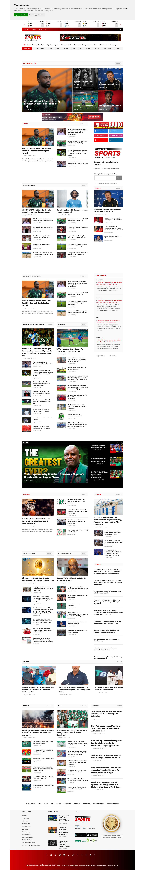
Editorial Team (26, 826)
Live (95, 45)
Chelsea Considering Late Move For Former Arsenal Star (109, 84)
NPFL (58, 48)
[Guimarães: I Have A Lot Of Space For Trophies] (61, 229)
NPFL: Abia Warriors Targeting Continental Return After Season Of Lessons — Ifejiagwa (77, 387)
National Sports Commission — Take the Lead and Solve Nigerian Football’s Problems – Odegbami (77, 743)
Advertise (25, 821)
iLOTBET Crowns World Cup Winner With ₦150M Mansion (110, 688)
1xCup (50, 48)
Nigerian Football (38, 45)
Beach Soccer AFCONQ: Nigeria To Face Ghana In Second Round (43, 253)
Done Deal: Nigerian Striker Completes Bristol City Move (41, 392)
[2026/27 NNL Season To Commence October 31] (61, 416)
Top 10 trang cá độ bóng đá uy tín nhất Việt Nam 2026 (43, 751)
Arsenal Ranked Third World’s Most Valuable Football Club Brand (106, 631)
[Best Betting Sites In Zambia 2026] (26, 761)
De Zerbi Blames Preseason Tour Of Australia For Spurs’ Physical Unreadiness (43, 228)
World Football (66, 45)
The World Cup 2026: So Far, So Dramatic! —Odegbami (76, 788)
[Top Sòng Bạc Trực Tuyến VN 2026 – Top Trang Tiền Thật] (26, 779)
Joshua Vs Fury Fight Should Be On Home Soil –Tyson (71, 579)
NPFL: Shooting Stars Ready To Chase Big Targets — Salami (85, 106)
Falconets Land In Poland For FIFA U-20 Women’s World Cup (77, 142)
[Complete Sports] (33, 37)
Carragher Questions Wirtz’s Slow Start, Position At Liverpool (77, 253)
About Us (24, 816)
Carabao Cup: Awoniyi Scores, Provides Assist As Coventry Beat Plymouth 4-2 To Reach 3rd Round (43, 373)
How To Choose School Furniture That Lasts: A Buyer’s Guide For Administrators (105, 728)
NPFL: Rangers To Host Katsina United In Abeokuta (76, 368)
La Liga (88, 48)
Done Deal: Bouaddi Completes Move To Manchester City (72, 211)
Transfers (77, 45)
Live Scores (26, 48)
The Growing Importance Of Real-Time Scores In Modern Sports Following (106, 713)
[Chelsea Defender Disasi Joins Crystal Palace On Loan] (110, 101)
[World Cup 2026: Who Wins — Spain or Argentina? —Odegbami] (61, 781)
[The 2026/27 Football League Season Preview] (116, 448)
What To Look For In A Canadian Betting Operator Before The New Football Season (43, 768)
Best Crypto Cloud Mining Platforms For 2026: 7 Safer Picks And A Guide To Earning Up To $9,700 (43, 599)
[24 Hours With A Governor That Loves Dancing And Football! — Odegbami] (61, 763)
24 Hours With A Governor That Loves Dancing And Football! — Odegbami (76, 762)
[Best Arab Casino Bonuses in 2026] (26, 787)
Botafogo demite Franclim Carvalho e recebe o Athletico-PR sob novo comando (38, 732)
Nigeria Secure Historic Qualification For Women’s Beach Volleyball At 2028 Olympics (77, 614)
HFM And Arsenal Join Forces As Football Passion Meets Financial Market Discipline (43, 630)
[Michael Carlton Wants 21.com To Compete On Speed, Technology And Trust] (75, 675)
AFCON (66, 48)
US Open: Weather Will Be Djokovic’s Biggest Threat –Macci (77, 588)
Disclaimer (25, 829)
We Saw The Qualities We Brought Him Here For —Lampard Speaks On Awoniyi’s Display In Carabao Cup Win (77, 152)
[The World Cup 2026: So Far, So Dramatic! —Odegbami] (61, 789)
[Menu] (24, 44)
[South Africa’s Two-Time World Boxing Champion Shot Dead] (98, 543)
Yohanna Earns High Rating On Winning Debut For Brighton (108, 658)
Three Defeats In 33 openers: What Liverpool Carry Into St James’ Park (76, 521)
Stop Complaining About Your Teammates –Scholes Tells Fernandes (42, 236)
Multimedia (103, 45)
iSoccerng (86, 804)
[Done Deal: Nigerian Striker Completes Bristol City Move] (26, 393)
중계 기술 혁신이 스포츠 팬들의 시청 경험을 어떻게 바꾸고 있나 (43, 742)
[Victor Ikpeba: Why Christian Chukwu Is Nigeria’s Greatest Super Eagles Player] (55, 463)
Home (29, 45)
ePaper (41, 29)
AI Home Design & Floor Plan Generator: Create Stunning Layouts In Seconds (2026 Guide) (43, 639)
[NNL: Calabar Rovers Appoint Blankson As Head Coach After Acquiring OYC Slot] (61, 360)
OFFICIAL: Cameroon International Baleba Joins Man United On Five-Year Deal (113, 228)
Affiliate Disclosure (27, 840)
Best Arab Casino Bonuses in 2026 (43, 785)
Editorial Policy (26, 834)
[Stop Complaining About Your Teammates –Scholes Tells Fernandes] (26, 238)
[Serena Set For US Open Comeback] (61, 606)
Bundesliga (107, 48)
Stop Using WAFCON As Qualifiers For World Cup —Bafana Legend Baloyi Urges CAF (107, 602)
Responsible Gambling (28, 842)
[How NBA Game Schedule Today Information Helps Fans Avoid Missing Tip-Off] (38, 507)
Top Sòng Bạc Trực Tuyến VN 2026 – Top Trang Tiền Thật (43, 777)
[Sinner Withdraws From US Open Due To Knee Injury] (61, 624)
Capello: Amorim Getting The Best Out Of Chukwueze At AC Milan (76, 236)
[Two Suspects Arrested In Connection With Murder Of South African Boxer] (98, 533)
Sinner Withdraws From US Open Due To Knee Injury (77, 623)
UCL (74, 48)
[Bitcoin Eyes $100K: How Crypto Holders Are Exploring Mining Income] (38, 567)
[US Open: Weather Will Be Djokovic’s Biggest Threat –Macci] (61, 589)
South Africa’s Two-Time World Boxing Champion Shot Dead (113, 542)
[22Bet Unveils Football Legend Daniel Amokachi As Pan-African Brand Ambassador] (39, 675)
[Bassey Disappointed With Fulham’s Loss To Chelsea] (26, 411)
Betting (26, 29)
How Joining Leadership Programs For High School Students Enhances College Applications (106, 743)
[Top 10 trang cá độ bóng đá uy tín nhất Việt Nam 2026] (26, 752)
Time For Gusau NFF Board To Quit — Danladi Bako (77, 531)
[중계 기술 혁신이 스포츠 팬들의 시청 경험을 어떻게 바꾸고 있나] (26, 744)
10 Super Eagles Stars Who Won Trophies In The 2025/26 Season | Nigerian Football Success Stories (99, 474)
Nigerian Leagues (52, 45)
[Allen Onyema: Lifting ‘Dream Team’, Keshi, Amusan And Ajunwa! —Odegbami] (72, 719)
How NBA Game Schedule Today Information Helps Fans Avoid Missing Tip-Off (36, 521)
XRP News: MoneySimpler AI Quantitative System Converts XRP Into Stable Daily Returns (42, 620)
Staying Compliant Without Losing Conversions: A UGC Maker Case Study (43, 588)
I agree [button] (17, 15)
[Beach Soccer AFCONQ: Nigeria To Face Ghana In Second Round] (26, 255)
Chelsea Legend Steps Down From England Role (41, 245)
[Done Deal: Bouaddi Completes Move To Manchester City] (72, 199)
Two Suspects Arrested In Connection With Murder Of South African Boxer (112, 532)
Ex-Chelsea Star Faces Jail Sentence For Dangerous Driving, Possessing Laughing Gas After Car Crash (108, 521)
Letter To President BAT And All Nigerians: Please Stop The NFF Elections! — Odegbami (76, 752)
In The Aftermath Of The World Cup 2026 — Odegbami (76, 771)
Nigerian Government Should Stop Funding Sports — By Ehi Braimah (76, 501)
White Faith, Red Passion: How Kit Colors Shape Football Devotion (106, 756)
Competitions (86, 45)
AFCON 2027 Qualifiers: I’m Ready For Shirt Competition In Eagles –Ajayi (42, 104)
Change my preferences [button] (36, 15)
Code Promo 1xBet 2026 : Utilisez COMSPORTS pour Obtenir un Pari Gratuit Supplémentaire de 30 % (108, 612)
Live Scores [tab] (112, 356)
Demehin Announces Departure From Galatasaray (107, 640)
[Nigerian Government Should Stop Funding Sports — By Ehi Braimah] (61, 502)
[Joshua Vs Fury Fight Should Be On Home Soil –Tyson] (72, 567)
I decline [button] (24, 15)
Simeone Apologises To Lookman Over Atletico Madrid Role (107, 592)
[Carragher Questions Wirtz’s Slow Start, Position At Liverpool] (61, 255)
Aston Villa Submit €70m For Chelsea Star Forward (113, 237)
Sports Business (98, 804)
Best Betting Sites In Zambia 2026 (43, 758)
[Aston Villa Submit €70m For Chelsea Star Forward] (98, 238)
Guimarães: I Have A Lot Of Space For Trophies (77, 228)
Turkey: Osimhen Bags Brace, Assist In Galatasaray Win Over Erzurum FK (107, 622)
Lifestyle (77, 804)
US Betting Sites (113, 804)
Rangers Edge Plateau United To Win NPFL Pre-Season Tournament (77, 396)
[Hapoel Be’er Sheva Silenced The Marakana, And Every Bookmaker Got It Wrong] (61, 512)
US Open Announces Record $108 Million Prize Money (77, 631)
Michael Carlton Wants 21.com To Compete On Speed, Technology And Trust (74, 689)
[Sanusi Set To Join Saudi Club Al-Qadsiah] (26, 420)
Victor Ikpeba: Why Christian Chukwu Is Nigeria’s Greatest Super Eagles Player (54, 476)
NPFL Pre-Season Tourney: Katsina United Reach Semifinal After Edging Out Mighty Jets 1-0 (77, 424)
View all (118, 63)
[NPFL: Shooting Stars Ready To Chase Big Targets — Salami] (85, 101)
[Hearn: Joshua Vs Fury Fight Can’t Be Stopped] (61, 597)
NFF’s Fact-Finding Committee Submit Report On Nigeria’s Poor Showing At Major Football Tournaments (77, 131)
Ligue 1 (117, 48)
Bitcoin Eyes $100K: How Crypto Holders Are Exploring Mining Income (38, 579)
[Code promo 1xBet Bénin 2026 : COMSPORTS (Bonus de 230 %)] (52, 818)
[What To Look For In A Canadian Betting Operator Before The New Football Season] (26, 769)
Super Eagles (40, 48)
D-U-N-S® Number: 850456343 (31, 845)
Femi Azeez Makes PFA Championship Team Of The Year (77, 163)
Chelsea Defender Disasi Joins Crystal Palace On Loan (110, 106)
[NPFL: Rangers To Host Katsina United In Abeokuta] (61, 370)
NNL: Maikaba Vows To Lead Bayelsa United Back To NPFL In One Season (76, 406)
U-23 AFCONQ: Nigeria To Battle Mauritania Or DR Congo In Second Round (77, 245)
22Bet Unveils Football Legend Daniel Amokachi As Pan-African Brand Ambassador (38, 689)
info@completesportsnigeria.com (83, 827)
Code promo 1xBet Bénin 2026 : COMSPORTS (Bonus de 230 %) (64, 818)
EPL (80, 48)
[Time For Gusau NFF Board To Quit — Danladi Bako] (61, 532)
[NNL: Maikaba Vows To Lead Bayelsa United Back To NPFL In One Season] (61, 407)
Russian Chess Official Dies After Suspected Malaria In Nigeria (83, 83)
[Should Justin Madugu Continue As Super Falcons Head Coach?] (116, 461)
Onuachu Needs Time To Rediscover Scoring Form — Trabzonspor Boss (41, 383)
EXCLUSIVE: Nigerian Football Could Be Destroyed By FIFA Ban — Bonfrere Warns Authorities (108, 582)
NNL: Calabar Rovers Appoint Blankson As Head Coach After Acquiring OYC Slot (76, 359)
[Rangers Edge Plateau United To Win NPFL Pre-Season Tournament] (61, 397)
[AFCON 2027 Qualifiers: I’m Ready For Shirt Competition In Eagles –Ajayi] (47, 90)
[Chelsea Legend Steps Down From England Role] (26, 246)
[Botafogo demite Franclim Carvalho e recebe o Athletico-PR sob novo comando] (38, 719)
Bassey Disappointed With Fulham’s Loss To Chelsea (41, 410)
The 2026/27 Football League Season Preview (98, 446)
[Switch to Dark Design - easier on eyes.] (118, 29)
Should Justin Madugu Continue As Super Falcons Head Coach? (98, 460)
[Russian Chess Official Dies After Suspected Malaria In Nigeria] (85, 79)
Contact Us (25, 818)
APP (46, 29)
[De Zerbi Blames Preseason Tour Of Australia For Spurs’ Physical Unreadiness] (26, 229)
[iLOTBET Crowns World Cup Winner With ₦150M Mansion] (112, 675)
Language (113, 45)
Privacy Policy (26, 832)
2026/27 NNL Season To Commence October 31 (74, 415)
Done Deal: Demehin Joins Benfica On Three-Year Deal (41, 427)
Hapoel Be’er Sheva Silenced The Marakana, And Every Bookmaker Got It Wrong (77, 511)
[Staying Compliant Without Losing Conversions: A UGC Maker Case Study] (26, 589)
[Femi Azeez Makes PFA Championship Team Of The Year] (61, 164)
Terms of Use (26, 824)
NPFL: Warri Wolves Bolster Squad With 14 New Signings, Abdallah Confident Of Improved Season (77, 377)
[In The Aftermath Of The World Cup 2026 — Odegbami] (61, 772)
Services (34, 29)
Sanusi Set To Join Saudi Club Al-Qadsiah (43, 418)
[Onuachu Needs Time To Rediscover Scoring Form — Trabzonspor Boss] (26, 384)
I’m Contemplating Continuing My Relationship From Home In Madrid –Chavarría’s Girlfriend (112, 552)
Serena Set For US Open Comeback (74, 604)
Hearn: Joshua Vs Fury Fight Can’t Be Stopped (77, 596)
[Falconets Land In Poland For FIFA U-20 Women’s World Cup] (61, 143)
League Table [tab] (100, 356)
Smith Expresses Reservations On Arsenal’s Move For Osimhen (105, 649)
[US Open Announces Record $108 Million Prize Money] (61, 632)
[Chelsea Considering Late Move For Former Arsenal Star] (110, 79)
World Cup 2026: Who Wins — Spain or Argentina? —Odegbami (77, 779)
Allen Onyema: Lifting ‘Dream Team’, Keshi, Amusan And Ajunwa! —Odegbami (72, 732)
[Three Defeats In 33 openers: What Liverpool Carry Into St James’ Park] (61, 522)
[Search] (120, 29)
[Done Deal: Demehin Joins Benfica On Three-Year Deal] (26, 428)
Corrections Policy (27, 837)
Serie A (97, 48)
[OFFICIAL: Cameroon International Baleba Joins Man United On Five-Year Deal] (98, 229)
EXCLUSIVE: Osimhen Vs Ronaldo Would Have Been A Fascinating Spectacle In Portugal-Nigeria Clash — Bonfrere (108, 571)
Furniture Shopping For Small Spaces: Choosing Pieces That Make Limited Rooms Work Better (106, 784)
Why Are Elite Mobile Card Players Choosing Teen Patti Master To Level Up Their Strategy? (106, 770)
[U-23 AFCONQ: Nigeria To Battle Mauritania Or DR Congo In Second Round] (61, 246)
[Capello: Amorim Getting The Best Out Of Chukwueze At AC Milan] (61, 238)
